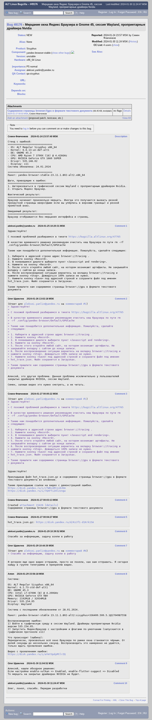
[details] (51, 505)
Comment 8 (121, 574)
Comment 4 (121, 500)
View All (126, 118)
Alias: (22, 41)
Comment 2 (121, 298)
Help (82, 13)
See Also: (97, 51)
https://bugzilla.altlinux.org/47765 (94, 236)
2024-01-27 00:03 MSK (17, 114)
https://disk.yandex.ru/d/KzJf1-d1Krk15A (65, 522)
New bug (13, 13)
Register (102, 12)
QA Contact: (19, 73)
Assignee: (20, 70)
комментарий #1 (76, 303)
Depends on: (18, 90)
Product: (21, 48)
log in (26, 128)
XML (115, 700)
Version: (21, 56)
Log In (112, 12)
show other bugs (61, 52)
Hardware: (20, 59)
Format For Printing (101, 700)
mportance (18, 66)
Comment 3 (121, 393)
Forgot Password (127, 12)
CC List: (98, 45)
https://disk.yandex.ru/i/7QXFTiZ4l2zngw (37, 490)
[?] (76, 13)
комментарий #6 (76, 550)
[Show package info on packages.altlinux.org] (72, 52)
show (115, 45)
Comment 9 (121, 663)
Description (121, 136)
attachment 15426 (31, 505)
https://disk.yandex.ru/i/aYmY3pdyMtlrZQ (37, 654)
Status (21, 35)
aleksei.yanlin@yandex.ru (42, 303)
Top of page (141, 700)
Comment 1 (121, 226)
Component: (19, 52)
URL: (23, 80)
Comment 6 (121, 531)
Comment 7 (121, 545)
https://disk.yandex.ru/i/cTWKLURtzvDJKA (37, 488)
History (133, 41)
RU (145, 12)
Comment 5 (121, 517)
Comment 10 (120, 683)
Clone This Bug (126, 700)
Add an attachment (17, 118)
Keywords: (20, 83)
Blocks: (21, 94)
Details (127, 110)
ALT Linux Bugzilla (16, 4)
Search (27, 13)
